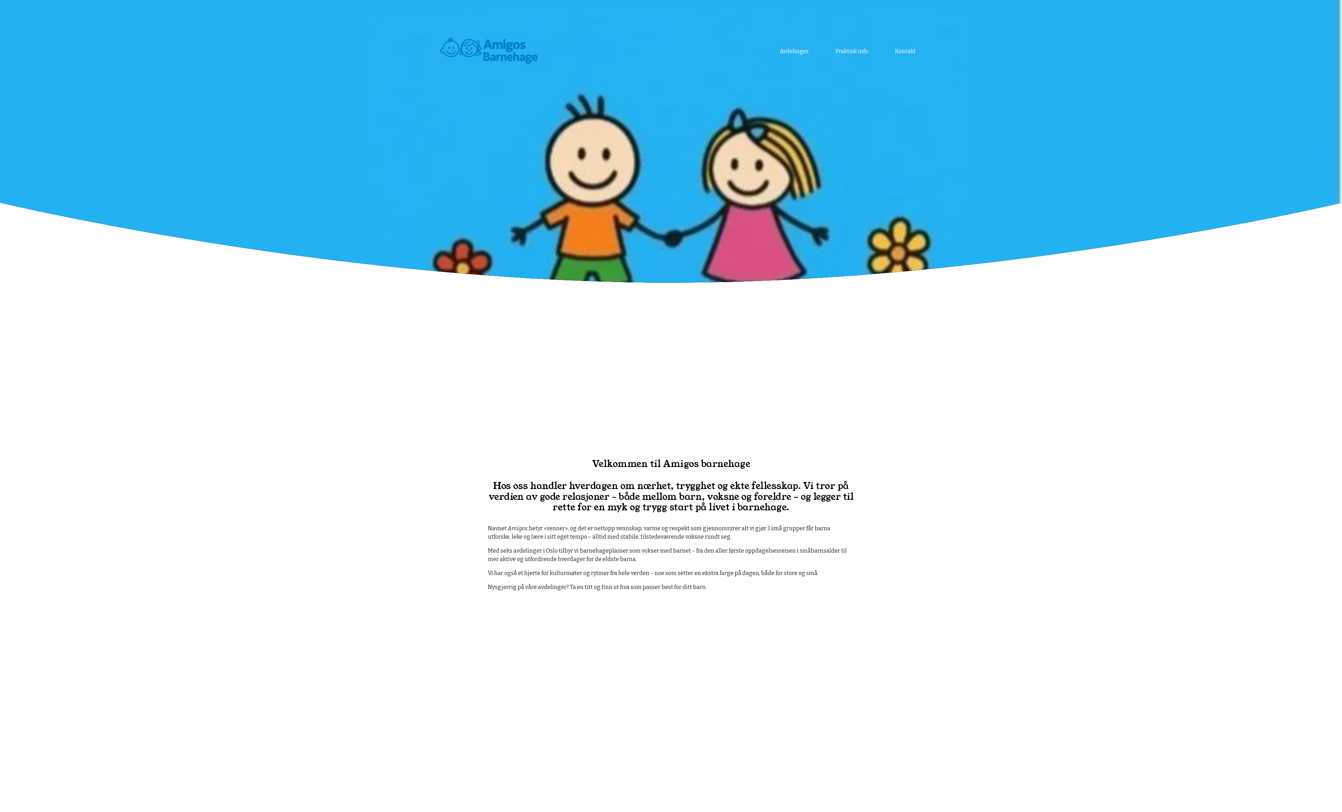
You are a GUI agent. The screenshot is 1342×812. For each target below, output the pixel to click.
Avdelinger (794, 51)
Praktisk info (852, 51)
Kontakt (905, 51)
